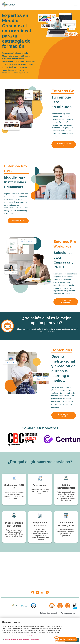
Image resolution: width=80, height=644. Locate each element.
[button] (75, 5)
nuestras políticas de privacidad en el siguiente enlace (22, 639)
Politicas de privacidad (48, 613)
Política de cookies (68, 613)
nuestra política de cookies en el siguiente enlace (21, 636)
